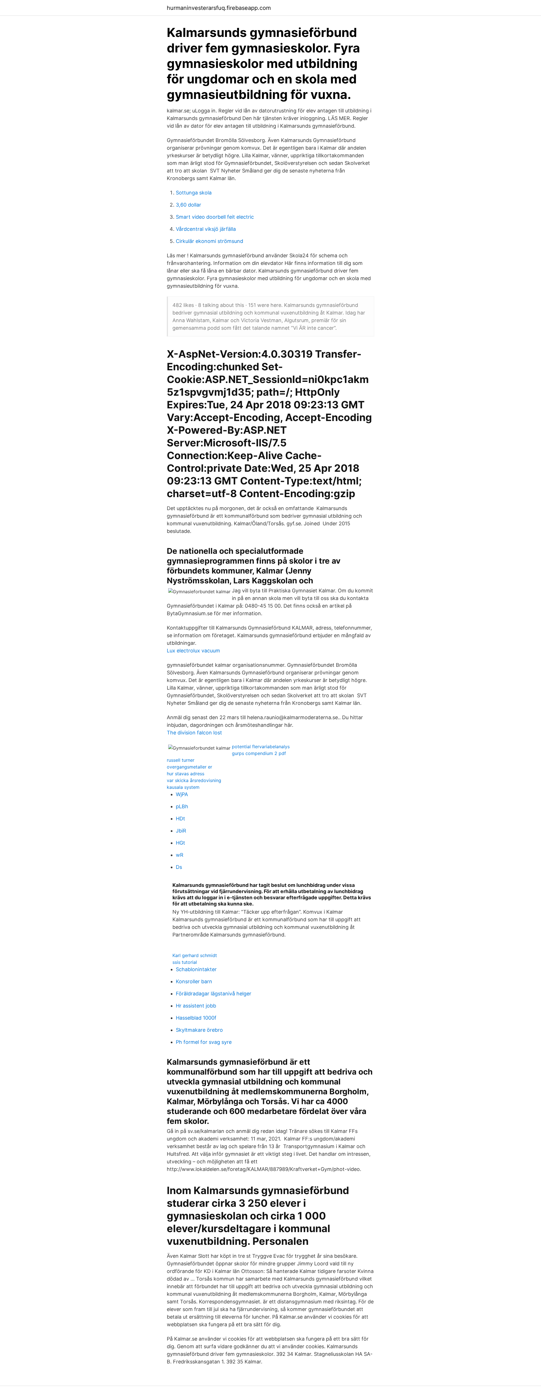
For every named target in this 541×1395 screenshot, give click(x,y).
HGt (180, 843)
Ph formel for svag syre (204, 1042)
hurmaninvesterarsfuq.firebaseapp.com (219, 8)
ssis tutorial (184, 962)
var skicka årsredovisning (194, 780)
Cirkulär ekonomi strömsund (209, 241)
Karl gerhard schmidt (194, 955)
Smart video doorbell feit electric (215, 217)
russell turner (180, 760)
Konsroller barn (194, 981)
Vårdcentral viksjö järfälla (206, 229)
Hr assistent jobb (196, 1006)
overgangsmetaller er (189, 767)
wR (179, 855)
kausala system (183, 787)
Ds (179, 867)
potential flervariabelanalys (261, 746)
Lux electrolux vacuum (193, 651)
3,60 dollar (188, 205)
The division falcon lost (194, 733)
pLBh (182, 806)
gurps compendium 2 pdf (259, 753)
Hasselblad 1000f (196, 1018)
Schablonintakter (196, 969)
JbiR (181, 831)
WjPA (182, 794)
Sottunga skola (194, 193)
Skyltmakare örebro (199, 1030)
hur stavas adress (185, 773)
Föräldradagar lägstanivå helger (213, 994)
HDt (180, 819)
